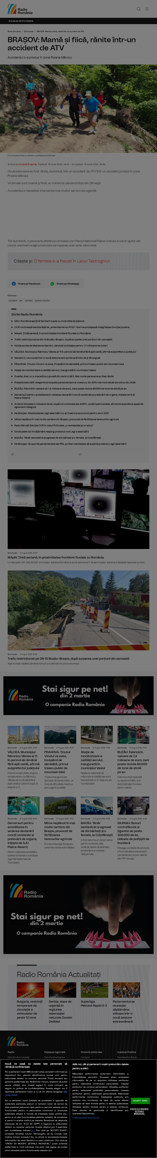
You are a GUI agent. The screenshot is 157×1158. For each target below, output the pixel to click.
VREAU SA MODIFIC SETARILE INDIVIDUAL (139, 1111)
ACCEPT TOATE (140, 1101)
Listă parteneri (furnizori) (85, 1118)
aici (33, 1131)
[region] (78, 1108)
